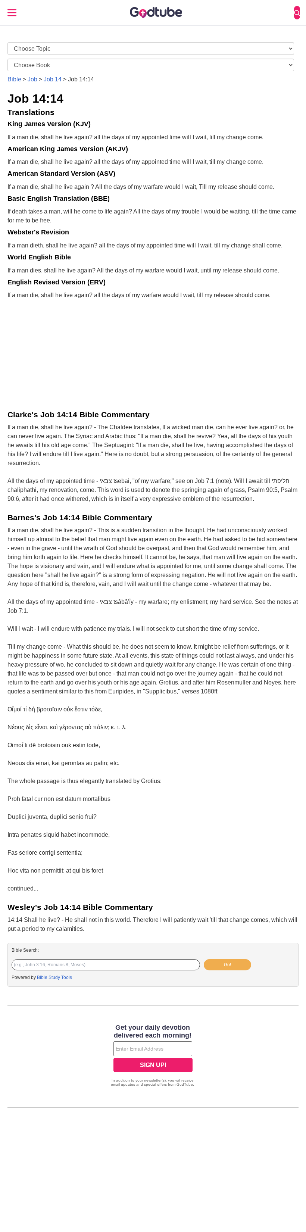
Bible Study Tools (54, 977)
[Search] (297, 12)
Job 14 (53, 79)
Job (32, 79)
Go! (227, 964)
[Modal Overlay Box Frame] (153, 1056)
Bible (14, 79)
